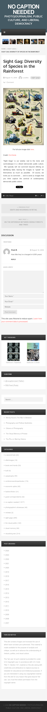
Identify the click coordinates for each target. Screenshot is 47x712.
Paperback (17, 362)
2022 (7, 559)
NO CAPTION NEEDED (23, 9)
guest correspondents (13, 497)
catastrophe (9, 476)
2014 (7, 593)
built (6, 470)
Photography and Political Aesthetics (19, 423)
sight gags (11, 49)
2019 (7, 572)
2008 (7, 618)
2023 (7, 555)
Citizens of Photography (14, 428)
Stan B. (14, 250)
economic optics (11, 486)
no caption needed (12, 502)
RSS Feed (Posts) (11, 385)
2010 (7, 610)
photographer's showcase (14, 507)
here (32, 149)
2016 (7, 584)
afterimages (9, 460)
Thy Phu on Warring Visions (16, 439)
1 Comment (9, 82)
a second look (10, 455)
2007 (7, 623)
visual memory (10, 528)
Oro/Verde (12, 155)
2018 (7, 576)
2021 (7, 563)
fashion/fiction (10, 491)
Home (3, 49)
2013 (7, 597)
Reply (13, 259)
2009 (7, 614)
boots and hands (11, 465)
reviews (8, 512)
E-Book (37, 362)
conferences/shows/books (14, 481)
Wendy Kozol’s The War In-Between (19, 417)
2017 (7, 580)
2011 (7, 606)
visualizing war (10, 533)
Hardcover (9, 362)
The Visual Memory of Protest (16, 433)
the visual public (11, 523)
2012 (7, 601)
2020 (7, 567)
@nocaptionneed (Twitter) (14, 381)
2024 (7, 550)
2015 (7, 589)
